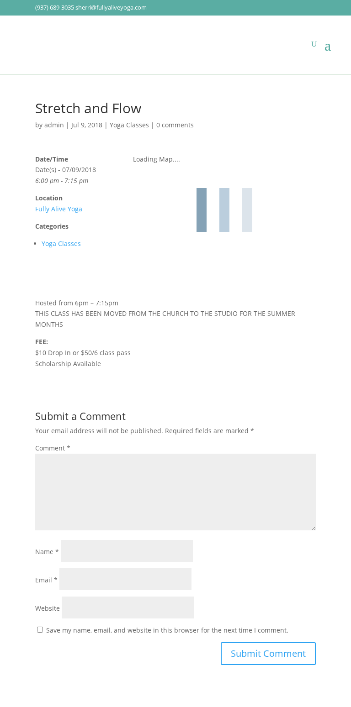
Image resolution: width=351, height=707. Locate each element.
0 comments (175, 124)
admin (54, 124)
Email (46, 580)
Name (47, 551)
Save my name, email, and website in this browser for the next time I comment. (167, 630)
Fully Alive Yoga (58, 208)
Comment (52, 448)
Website (47, 608)
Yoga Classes (129, 124)
